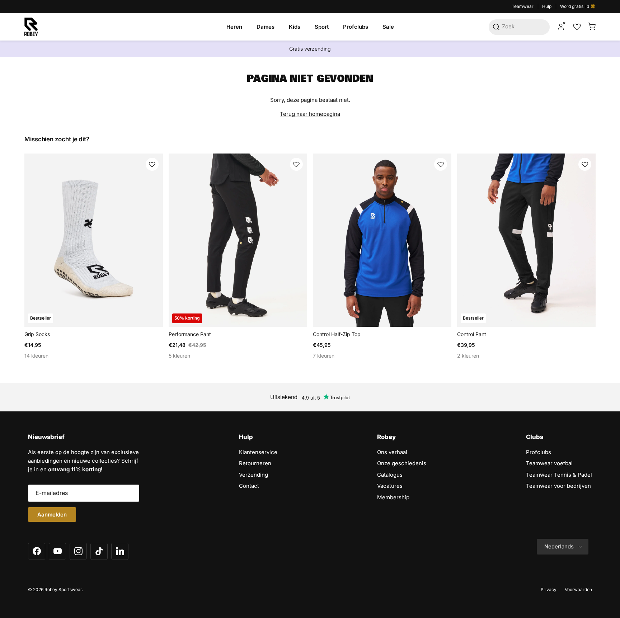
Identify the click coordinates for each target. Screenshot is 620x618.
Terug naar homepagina (310, 113)
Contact (249, 485)
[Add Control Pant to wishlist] (584, 164)
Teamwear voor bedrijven (558, 485)
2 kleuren (468, 356)
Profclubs (355, 26)
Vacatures (390, 485)
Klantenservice (258, 452)
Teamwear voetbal (549, 463)
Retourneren (255, 463)
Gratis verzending (310, 49)
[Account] (561, 27)
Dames (265, 26)
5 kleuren (179, 356)
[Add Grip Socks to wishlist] (152, 164)
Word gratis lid (575, 6)
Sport (322, 26)
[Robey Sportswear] (31, 27)
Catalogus (390, 474)
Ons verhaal (392, 452)
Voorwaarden (578, 589)
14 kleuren (36, 356)
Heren (234, 26)
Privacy (548, 589)
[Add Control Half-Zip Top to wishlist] (440, 164)
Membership (393, 497)
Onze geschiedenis (401, 463)
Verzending (253, 474)
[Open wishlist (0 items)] (576, 26)
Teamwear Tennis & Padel (559, 474)
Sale (388, 26)
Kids (294, 26)
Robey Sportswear (63, 589)
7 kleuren (323, 356)
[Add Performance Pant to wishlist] (296, 164)
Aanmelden (52, 514)
